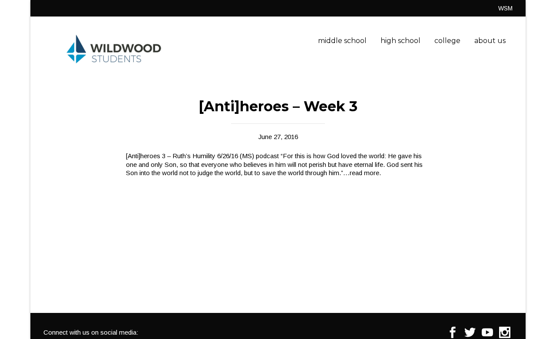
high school (400, 41)
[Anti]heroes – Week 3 (278, 106)
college (447, 41)
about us (490, 41)
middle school (342, 41)
